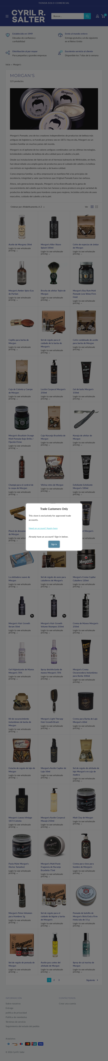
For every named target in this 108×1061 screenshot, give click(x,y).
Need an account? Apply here (43, 528)
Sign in (54, 544)
